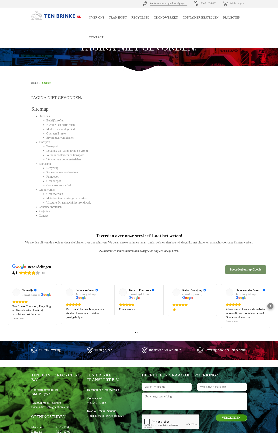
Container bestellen (201, 17)
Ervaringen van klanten (60, 137)
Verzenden (231, 417)
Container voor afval (58, 185)
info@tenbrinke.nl (58, 407)
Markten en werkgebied (60, 129)
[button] (8, 306)
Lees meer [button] (18, 318)
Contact (96, 37)
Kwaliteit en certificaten (60, 124)
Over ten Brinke (56, 133)
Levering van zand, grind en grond (67, 150)
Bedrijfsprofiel (55, 120)
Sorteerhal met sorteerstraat (62, 172)
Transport (118, 17)
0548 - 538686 (52, 402)
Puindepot (52, 176)
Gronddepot (53, 181)
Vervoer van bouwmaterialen (63, 159)
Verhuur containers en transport (65, 155)
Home (34, 82)
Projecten (231, 17)
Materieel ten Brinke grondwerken (66, 198)
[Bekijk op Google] (16, 292)
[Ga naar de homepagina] (56, 16)
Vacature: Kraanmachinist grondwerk (68, 202)
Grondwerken (166, 17)
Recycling (140, 17)
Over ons (96, 17)
